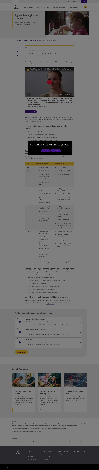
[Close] (70, 142)
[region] (50, 148)
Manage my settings (56, 150)
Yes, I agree (45, 150)
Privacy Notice (47, 146)
